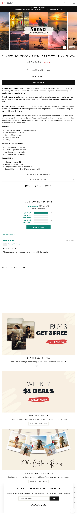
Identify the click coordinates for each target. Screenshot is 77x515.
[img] (8, 240)
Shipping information (38, 175)
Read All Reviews (38, 481)
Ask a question (38, 179)
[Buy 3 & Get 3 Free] (38, 334)
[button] (27, 213)
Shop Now (38, 366)
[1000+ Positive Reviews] (38, 449)
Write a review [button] (38, 227)
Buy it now (38, 82)
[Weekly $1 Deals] (38, 392)
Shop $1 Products (38, 423)
